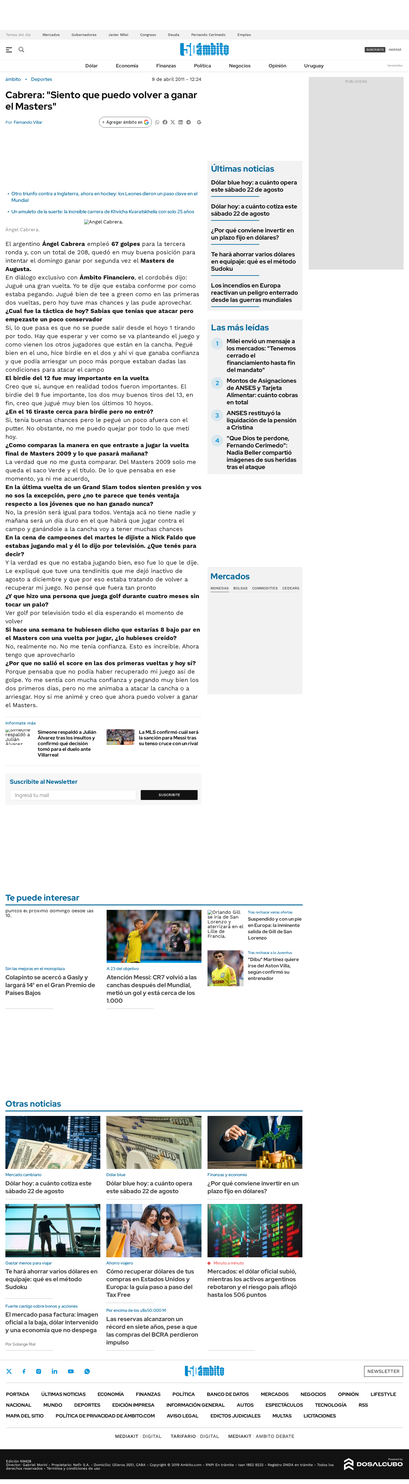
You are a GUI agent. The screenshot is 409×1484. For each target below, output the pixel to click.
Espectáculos (284, 1405)
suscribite (375, 49)
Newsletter (395, 65)
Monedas (219, 588)
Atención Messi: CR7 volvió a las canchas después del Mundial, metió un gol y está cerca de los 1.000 (152, 989)
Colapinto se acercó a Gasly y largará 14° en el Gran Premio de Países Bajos (50, 985)
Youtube (71, 1371)
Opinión (277, 66)
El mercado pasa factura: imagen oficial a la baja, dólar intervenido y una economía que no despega (51, 1322)
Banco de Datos (228, 1394)
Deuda (173, 35)
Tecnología (331, 1405)
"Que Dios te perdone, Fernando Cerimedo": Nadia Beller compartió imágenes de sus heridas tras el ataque (261, 452)
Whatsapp (87, 1371)
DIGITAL (138, 1436)
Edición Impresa (133, 1405)
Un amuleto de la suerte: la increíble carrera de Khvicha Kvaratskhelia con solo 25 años (102, 211)
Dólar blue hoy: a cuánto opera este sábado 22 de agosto (254, 185)
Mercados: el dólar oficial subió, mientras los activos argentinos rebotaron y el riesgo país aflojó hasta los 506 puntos (252, 1283)
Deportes (41, 79)
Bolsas (240, 588)
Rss (363, 1405)
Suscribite (169, 795)
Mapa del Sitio (25, 1416)
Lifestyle (383, 1394)
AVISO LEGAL (183, 1416)
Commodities (265, 588)
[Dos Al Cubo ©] (373, 1464)
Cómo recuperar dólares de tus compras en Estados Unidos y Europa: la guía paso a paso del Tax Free (150, 1283)
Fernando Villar (28, 122)
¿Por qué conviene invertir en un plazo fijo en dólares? (252, 233)
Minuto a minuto (228, 1263)
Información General (195, 1405)
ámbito (13, 79)
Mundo (52, 1405)
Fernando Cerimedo (208, 35)
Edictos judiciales (235, 1416)
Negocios (240, 66)
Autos (245, 1405)
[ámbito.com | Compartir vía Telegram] (188, 122)
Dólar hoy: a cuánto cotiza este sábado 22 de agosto (254, 209)
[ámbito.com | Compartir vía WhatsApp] (157, 122)
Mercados (51, 35)
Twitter (9, 1371)
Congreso (148, 35)
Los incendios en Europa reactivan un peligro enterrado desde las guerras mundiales (254, 293)
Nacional (18, 1405)
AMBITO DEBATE (261, 1436)
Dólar (91, 66)
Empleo (244, 35)
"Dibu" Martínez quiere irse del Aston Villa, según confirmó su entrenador (273, 968)
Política (202, 66)
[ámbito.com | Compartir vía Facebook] (165, 122)
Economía (127, 66)
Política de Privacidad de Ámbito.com (105, 1416)
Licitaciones (320, 1416)
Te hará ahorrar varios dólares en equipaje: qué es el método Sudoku (253, 261)
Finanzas (166, 66)
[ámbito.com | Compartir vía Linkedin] (180, 122)
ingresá (395, 49)
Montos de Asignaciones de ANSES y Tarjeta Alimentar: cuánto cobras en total (262, 391)
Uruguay (314, 66)
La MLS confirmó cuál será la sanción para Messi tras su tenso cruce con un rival (169, 738)
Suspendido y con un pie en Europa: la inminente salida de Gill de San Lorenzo (275, 928)
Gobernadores (84, 35)
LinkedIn (54, 1371)
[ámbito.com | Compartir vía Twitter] (172, 122)
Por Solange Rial (20, 1344)
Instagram (38, 1371)
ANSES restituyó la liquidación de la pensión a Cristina (261, 420)
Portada (17, 1394)
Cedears (290, 588)
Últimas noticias (63, 1394)
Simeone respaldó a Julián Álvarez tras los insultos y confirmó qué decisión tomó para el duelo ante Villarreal (67, 743)
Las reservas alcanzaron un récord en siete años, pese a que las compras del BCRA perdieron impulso (152, 1330)
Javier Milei (118, 35)
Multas (282, 1416)
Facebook (23, 1371)
